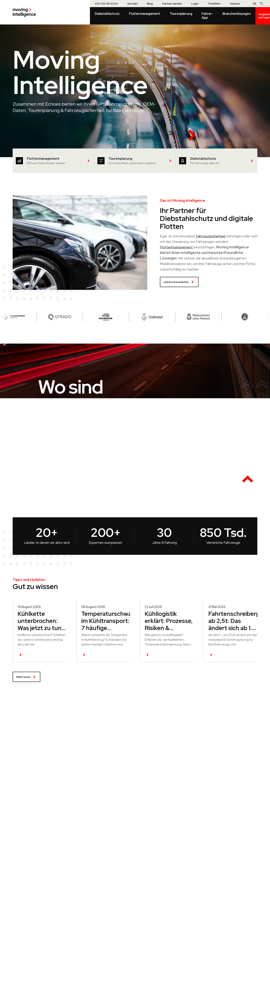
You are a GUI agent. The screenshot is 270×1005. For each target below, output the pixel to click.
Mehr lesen (23, 677)
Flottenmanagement (176, 247)
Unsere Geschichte (176, 282)
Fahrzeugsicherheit (211, 236)
